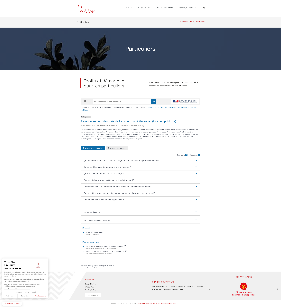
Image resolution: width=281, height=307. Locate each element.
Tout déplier (194, 155)
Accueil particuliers (89, 107)
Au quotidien (144, 8)
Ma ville (129, 8)
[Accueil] (181, 22)
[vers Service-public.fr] (185, 101)
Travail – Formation (105, 107)
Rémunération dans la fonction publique (130, 107)
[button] (204, 7)
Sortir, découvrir (188, 8)
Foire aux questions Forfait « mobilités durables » (105, 251)
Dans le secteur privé (94, 233)
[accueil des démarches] (84, 101)
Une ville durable (164, 8)
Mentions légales (145, 303)
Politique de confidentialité (164, 303)
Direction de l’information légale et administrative (98, 265)
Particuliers (200, 22)
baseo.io (102, 267)
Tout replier (181, 155)
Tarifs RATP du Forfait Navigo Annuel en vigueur (105, 246)
